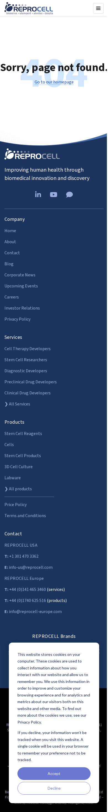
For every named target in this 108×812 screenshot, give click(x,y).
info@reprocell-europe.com (33, 612)
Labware (12, 478)
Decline (54, 788)
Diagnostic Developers (25, 371)
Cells (9, 445)
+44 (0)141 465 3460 (25, 589)
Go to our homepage (54, 82)
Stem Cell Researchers (25, 360)
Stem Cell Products (22, 456)
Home (10, 231)
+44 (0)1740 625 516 (25, 601)
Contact (12, 253)
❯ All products (18, 489)
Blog (9, 264)
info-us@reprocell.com (28, 567)
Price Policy (15, 505)
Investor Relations (22, 308)
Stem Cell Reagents (23, 434)
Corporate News (19, 275)
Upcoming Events (21, 286)
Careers (11, 297)
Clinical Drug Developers (27, 393)
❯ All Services (17, 404)
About (10, 242)
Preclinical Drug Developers (30, 382)
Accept (54, 773)
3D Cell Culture (18, 467)
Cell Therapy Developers (27, 349)
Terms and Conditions (25, 516)
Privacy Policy (17, 319)
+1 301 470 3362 (21, 556)
